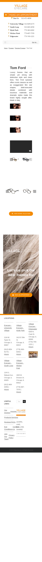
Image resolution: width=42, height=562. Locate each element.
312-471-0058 (26, 18)
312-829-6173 (29, 24)
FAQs (13, 422)
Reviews (7, 422)
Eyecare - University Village (8, 328)
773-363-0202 (29, 30)
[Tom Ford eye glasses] (13, 187)
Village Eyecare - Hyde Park (20, 328)
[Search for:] (19, 401)
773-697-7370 (29, 33)
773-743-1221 (29, 36)
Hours (6, 354)
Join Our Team (6, 436)
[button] (11, 159)
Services (14, 417)
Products (7, 417)
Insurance (14, 411)
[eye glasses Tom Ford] (29, 187)
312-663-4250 (29, 27)
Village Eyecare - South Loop (8, 363)
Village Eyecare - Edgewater (33, 326)
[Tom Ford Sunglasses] (15, 157)
